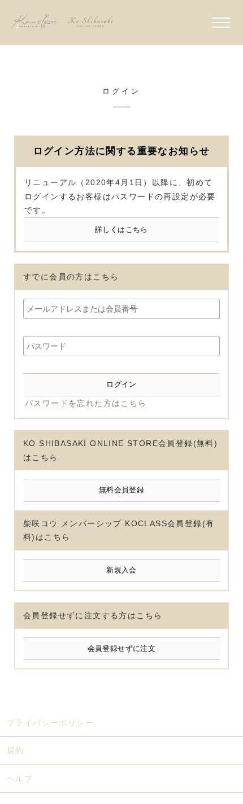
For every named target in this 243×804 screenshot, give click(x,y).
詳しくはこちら (121, 229)
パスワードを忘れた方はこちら (86, 403)
